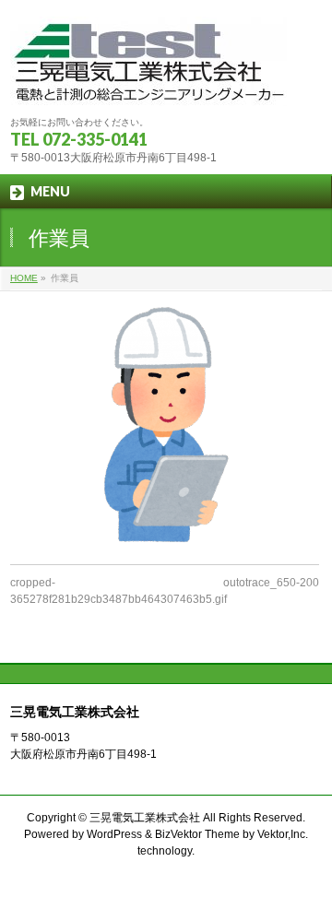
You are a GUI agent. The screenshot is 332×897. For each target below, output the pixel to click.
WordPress (114, 834)
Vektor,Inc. (282, 834)
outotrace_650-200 (271, 582)
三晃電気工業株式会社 (144, 817)
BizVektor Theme (197, 834)
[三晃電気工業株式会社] (148, 85)
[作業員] (164, 425)
